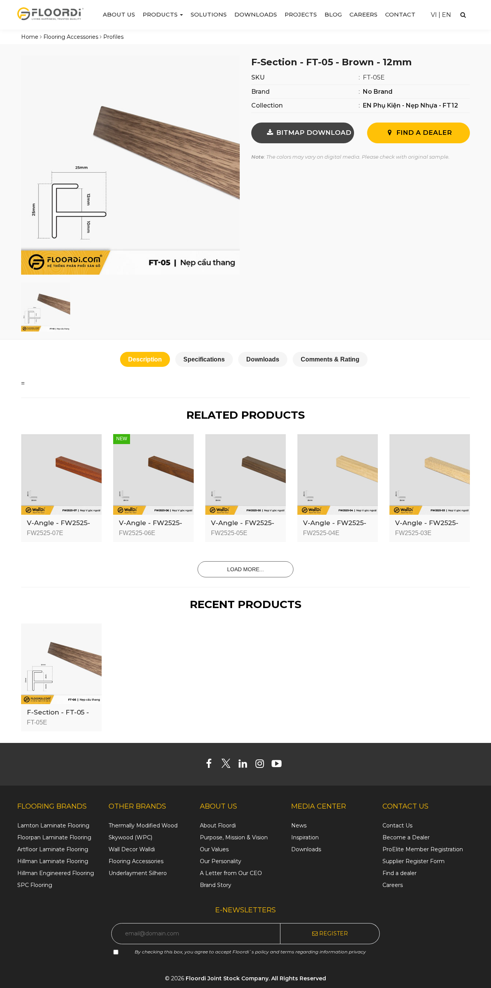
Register (333, 933)
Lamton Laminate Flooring (53, 825)
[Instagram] (262, 765)
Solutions (209, 14)
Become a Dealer (406, 837)
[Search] (463, 14)
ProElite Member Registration (422, 849)
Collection (267, 105)
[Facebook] (212, 765)
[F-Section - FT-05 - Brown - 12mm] (130, 165)
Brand (260, 91)
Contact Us (397, 825)
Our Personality (220, 861)
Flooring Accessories (136, 861)
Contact (400, 14)
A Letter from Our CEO (231, 873)
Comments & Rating (330, 359)
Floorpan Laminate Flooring (54, 837)
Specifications (204, 359)
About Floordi (218, 825)
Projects (301, 14)
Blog (333, 14)
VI (434, 14)
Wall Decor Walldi (132, 849)
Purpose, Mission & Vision (234, 837)
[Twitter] (229, 765)
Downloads (255, 14)
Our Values (214, 849)
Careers (363, 14)
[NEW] (153, 474)
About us (119, 14)
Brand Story (215, 885)
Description (145, 359)
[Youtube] (279, 765)
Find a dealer (399, 873)
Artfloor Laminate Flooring (52, 849)
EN (446, 14)
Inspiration (305, 837)
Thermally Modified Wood (143, 825)
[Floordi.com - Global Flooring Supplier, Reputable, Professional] (50, 13)
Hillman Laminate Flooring (52, 861)
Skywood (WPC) (130, 837)
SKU (258, 77)
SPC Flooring (34, 885)
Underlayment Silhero (138, 873)
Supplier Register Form (413, 861)
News (298, 825)
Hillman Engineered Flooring (55, 873)
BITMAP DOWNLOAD (312, 132)
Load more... (245, 569)
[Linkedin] (246, 765)
